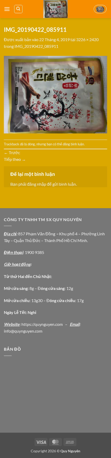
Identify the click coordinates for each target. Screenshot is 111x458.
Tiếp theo (15, 159)
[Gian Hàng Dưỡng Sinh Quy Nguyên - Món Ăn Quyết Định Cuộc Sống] (55, 9)
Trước (12, 152)
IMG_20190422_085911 (36, 46)
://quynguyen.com (47, 324)
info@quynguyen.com (23, 330)
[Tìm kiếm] (18, 9)
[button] (7, 9)
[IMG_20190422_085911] (55, 94)
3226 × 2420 (87, 39)
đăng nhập (36, 184)
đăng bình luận (73, 144)
